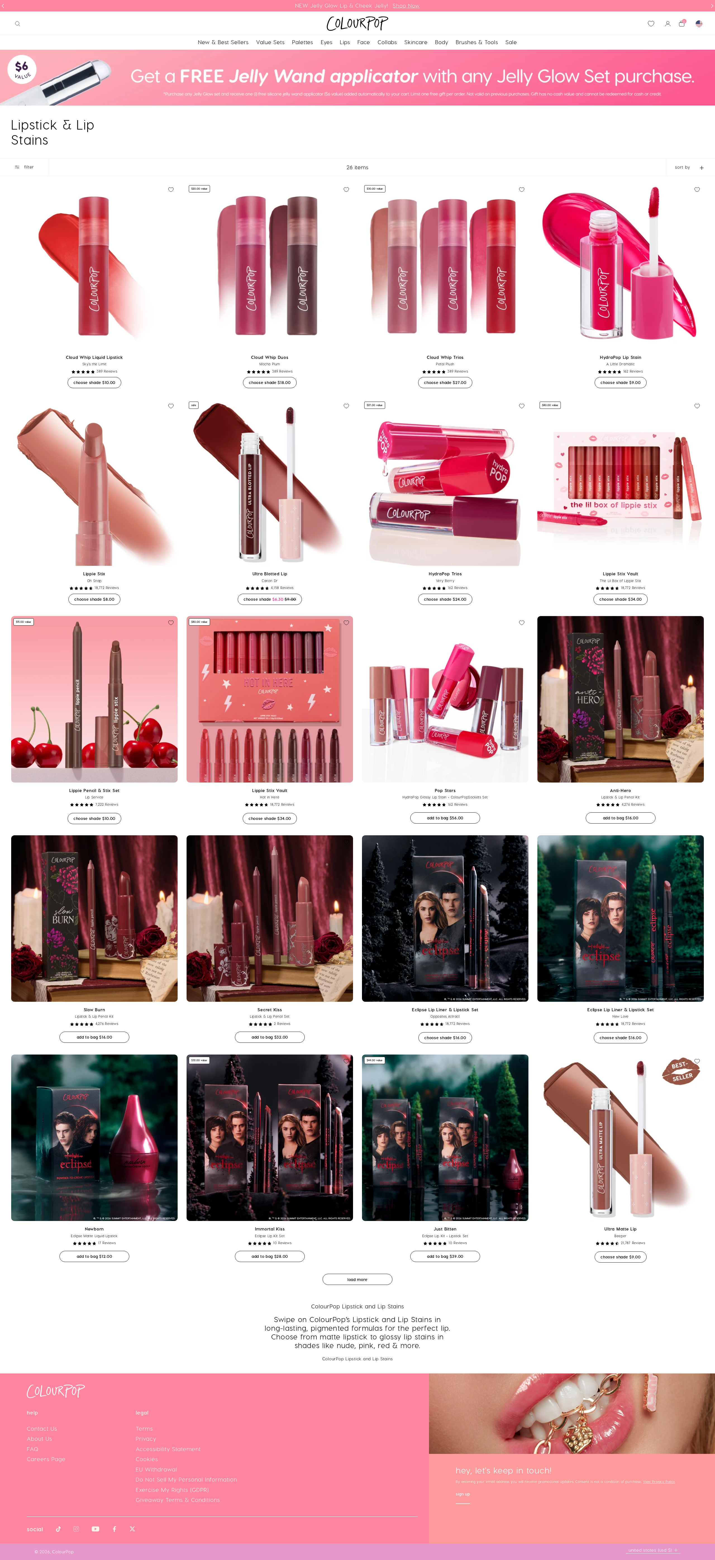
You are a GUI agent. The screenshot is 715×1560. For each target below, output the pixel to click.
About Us (39, 1438)
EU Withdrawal (156, 1469)
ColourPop (63, 1551)
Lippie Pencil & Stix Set (94, 790)
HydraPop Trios (445, 573)
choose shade (97, 382)
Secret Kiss (270, 1009)
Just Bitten (445, 1228)
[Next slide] (712, 6)
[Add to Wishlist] (171, 189)
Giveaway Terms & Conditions (178, 1499)
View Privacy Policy (659, 1481)
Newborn (94, 1228)
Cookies (147, 1459)
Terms (144, 1428)
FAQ (33, 1448)
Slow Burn (94, 1009)
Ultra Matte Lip (620, 1228)
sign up (463, 1494)
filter (28, 166)
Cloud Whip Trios (445, 357)
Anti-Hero (620, 790)
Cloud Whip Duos (269, 357)
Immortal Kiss (270, 1228)
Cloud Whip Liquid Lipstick (94, 357)
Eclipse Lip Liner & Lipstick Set (445, 1009)
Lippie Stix (94, 573)
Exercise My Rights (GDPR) (172, 1489)
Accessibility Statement (168, 1448)
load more (357, 1279)
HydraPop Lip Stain (621, 357)
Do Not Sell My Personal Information (186, 1479)
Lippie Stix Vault (620, 573)
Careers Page (46, 1459)
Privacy (146, 1438)
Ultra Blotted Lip (269, 573)
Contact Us (42, 1428)
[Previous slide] (3, 6)
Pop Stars (445, 790)
